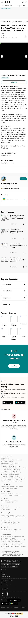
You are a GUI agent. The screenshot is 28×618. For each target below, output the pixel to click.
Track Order (4, 582)
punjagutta (14, 459)
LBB (2, 551)
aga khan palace (5, 508)
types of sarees (14, 539)
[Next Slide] (26, 56)
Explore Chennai (5, 491)
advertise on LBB (5, 576)
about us (3, 569)
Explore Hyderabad (6, 456)
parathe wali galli (5, 529)
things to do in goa (6, 500)
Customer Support (6, 585)
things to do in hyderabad (15, 481)
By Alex (3, 35)
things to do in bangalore (8, 515)
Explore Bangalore (6, 513)
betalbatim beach (10, 502)
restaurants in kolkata (13, 524)
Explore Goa (4, 498)
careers (3, 572)
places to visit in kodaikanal (18, 516)
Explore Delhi (4, 527)
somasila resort (13, 477)
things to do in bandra (12, 488)
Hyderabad (7, 551)
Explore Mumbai (5, 484)
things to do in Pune (10, 509)
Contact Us (4, 574)
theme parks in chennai (15, 495)
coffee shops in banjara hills (12, 468)
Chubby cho (13, 552)
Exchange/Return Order (7, 580)
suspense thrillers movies (8, 536)
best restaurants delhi (11, 531)
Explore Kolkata (5, 520)
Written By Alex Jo (9, 183)
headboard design (11, 546)
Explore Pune (4, 506)
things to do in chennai (7, 493)
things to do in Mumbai (7, 486)
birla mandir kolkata (6, 522)
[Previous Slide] (2, 56)
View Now (14, 366)
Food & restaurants (15, 551)
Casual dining (6, 552)
